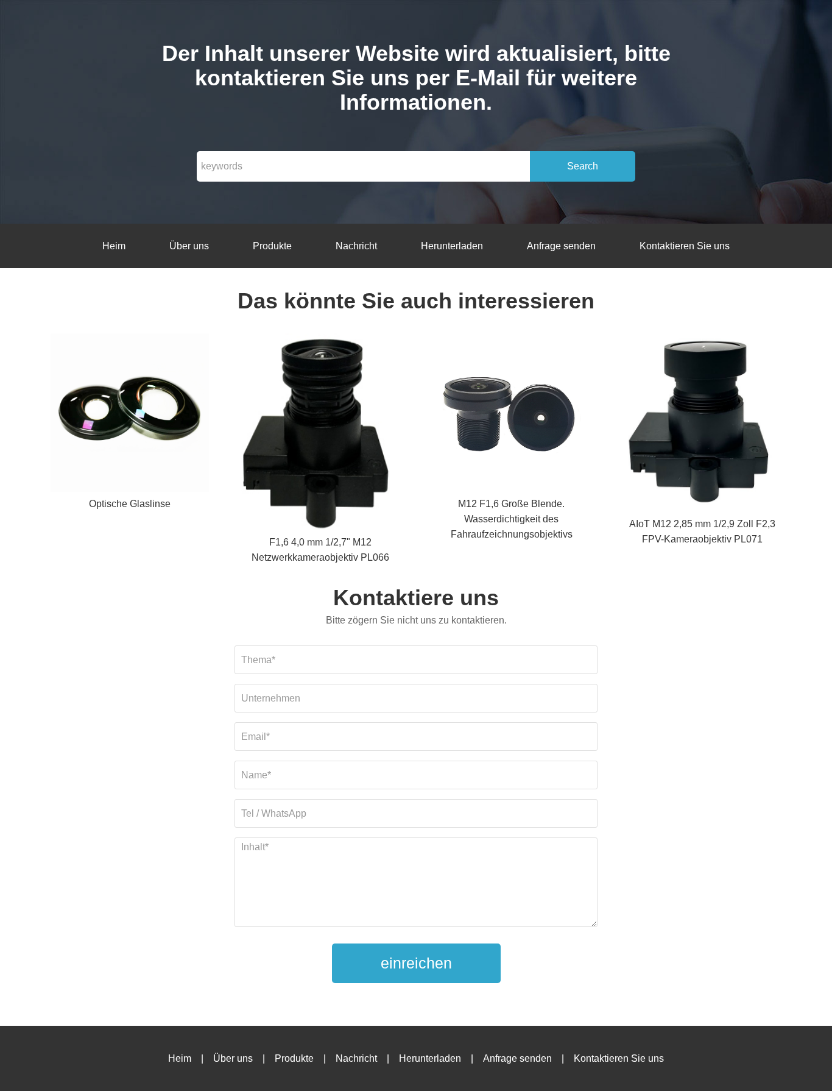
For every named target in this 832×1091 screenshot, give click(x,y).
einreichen (416, 963)
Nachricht (356, 246)
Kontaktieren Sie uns (685, 246)
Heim (113, 246)
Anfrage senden (561, 246)
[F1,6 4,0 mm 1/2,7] (320, 434)
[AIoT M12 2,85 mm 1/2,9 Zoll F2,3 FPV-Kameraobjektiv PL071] (702, 425)
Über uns (189, 246)
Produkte (272, 246)
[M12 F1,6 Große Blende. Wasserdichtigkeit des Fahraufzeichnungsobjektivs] (511, 414)
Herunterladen (452, 246)
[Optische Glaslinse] (130, 414)
